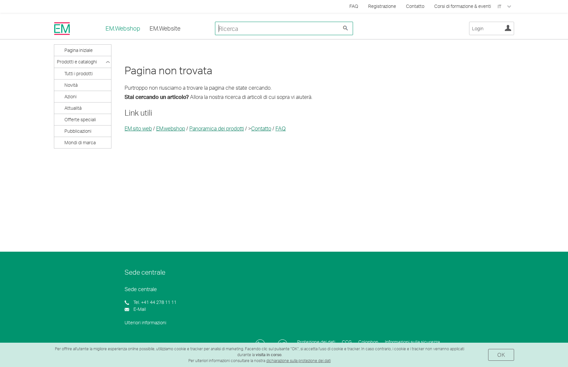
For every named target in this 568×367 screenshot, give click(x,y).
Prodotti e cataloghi (77, 61)
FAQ (280, 128)
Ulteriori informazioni (145, 322)
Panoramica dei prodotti (216, 128)
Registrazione (382, 6)
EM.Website (165, 28)
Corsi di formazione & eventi (462, 6)
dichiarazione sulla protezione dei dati (298, 360)
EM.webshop (170, 128)
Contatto (415, 6)
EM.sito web (138, 128)
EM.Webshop (123, 28)
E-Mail (139, 309)
